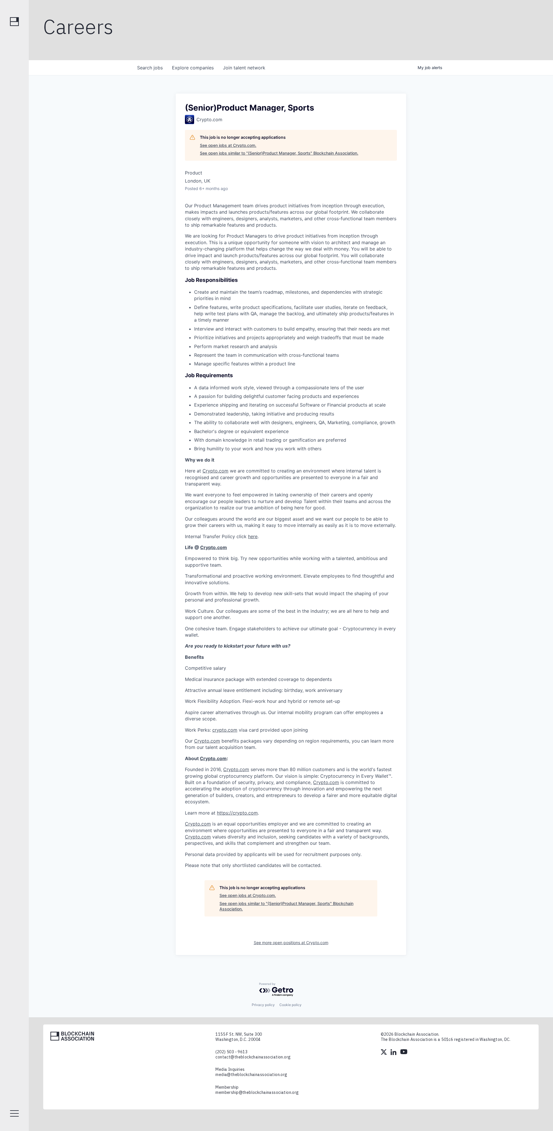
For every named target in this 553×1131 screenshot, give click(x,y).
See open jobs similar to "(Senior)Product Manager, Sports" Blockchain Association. (279, 153)
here (252, 536)
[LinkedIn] (394, 1052)
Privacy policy (263, 1005)
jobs (150, 68)
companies (193, 68)
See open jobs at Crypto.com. (228, 145)
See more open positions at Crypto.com (291, 942)
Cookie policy (290, 1005)
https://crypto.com (237, 813)
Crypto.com (215, 471)
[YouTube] (403, 1052)
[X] (384, 1052)
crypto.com (224, 730)
